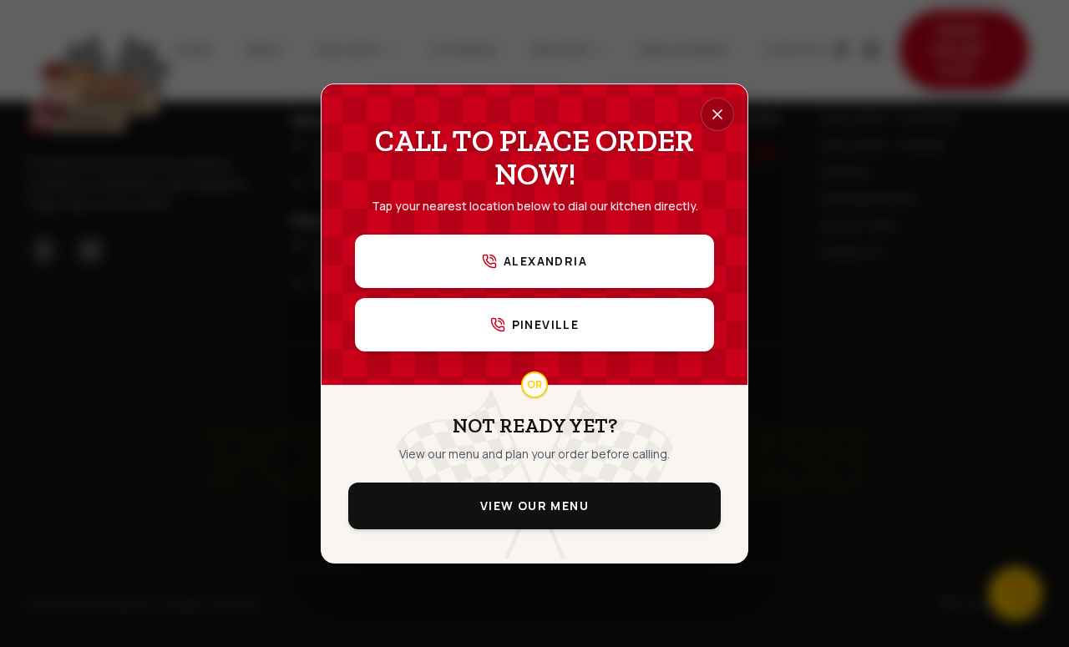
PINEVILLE (546, 324)
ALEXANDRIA (545, 261)
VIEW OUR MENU (534, 505)
